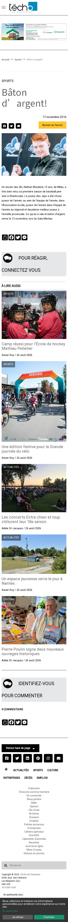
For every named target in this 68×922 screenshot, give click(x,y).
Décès (28, 777)
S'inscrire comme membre (34, 791)
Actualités (21, 770)
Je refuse (17, 917)
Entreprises (11, 777)
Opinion (34, 806)
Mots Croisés (34, 849)
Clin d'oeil (34, 810)
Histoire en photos (34, 853)
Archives (34, 813)
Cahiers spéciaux (34, 831)
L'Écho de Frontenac (30, 874)
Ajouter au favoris (52, 125)
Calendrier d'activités (34, 838)
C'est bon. (49, 917)
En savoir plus (10, 911)
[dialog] (34, 910)
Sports (18, 59)
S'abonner (34, 788)
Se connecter (34, 795)
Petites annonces (34, 824)
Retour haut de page (18, 748)
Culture (52, 770)
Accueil (5, 59)
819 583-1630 (9, 887)
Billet (34, 802)
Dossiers (34, 817)
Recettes (34, 842)
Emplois (42, 777)
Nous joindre (34, 799)
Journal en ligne (34, 846)
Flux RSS (34, 835)
